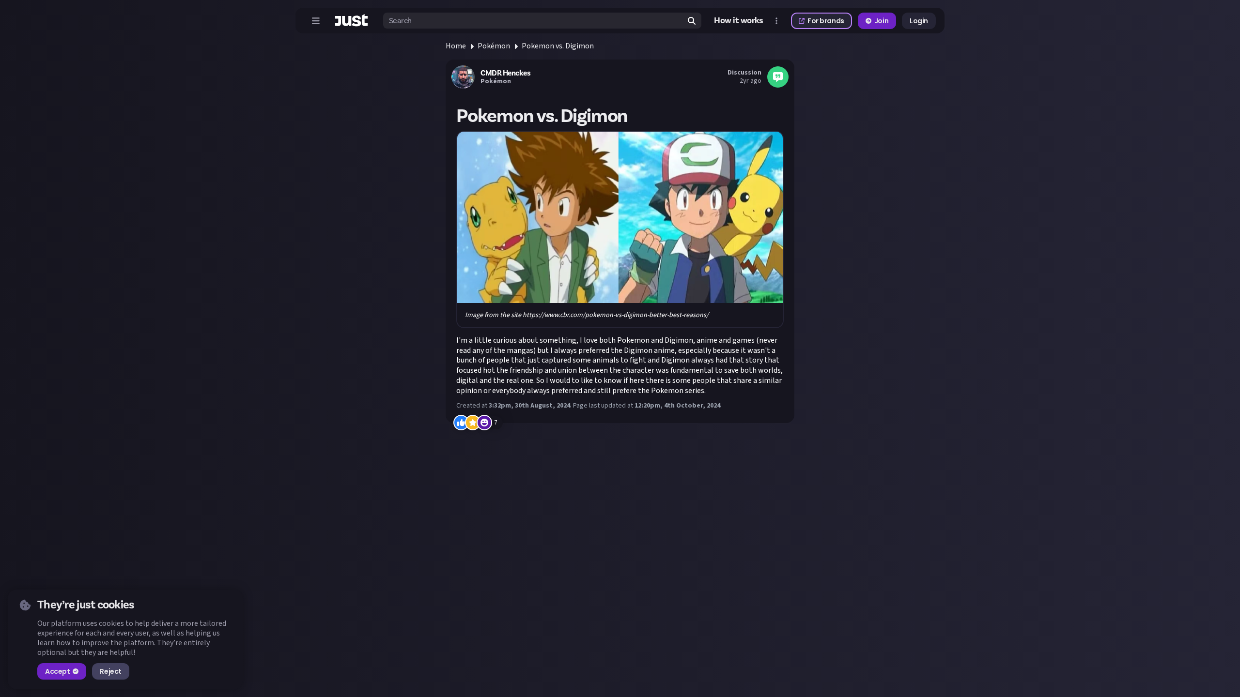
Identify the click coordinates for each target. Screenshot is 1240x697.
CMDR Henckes (505, 73)
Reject (110, 671)
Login (919, 21)
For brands (825, 21)
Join (881, 21)
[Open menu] (316, 20)
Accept (57, 671)
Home (456, 46)
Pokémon (494, 46)
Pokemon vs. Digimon (558, 46)
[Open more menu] (776, 21)
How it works (738, 20)
